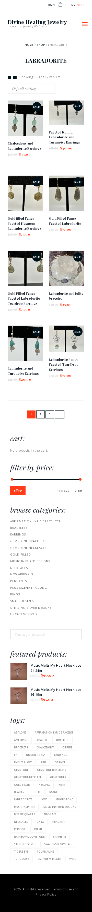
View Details (25, 113)
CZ (15, 755)
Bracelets (19, 528)
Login (51, 5)
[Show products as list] (15, 77)
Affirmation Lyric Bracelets (35, 521)
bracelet (62, 740)
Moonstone (64, 799)
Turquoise (21, 859)
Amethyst (21, 740)
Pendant (58, 822)
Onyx (40, 822)
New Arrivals (21, 574)
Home (29, 45)
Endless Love (23, 762)
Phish (38, 829)
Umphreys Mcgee (49, 859)
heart (63, 784)
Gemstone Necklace (27, 777)
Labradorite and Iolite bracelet (66, 296)
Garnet (60, 762)
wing (72, 859)
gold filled (22, 784)
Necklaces (19, 568)
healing (44, 784)
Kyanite (54, 792)
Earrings (18, 534)
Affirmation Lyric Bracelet (54, 732)
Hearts (19, 792)
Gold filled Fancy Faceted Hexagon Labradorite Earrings (24, 223)
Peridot (20, 829)
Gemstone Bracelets (28, 541)
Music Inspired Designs (30, 561)
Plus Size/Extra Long (28, 587)
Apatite (42, 740)
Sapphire (59, 836)
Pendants (18, 581)
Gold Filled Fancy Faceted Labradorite (65, 221)
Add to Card (25, 123)
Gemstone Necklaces (28, 548)
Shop (41, 45)
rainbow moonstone (29, 836)
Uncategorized (23, 614)
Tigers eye (21, 851)
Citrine (67, 747)
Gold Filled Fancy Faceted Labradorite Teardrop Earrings (24, 298)
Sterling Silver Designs (31, 608)
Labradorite (23, 799)
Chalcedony (45, 747)
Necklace (50, 814)
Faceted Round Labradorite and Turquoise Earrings (64, 137)
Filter (18, 491)
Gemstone (21, 770)
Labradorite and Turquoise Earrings (23, 370)
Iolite (37, 792)
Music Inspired (24, 807)
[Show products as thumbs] (9, 77)
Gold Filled (20, 554)
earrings (60, 755)
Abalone (20, 732)
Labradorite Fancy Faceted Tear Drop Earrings (63, 364)
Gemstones (58, 777)
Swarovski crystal (57, 844)
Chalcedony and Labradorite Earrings (24, 145)
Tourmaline (45, 851)
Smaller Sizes (22, 601)
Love (44, 799)
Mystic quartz (24, 814)
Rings (15, 594)
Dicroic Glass (35, 755)
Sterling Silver (25, 844)
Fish (43, 762)
